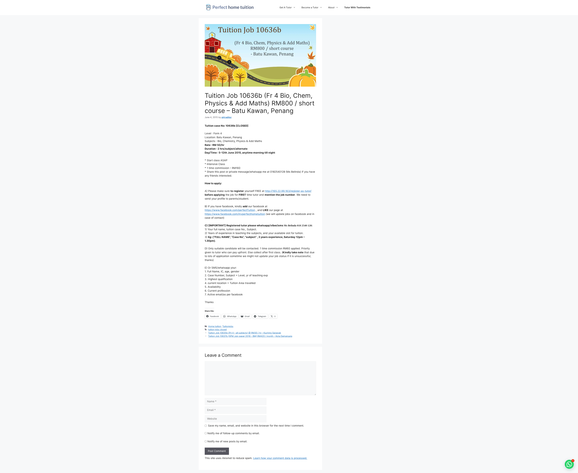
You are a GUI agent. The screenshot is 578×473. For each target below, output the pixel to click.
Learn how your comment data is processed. (280, 458)
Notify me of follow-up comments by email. (233, 433)
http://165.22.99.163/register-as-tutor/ (288, 191)
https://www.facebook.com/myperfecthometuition (235, 214)
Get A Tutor (286, 7)
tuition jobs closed (217, 329)
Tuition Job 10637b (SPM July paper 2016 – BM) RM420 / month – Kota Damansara (250, 336)
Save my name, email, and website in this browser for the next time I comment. (256, 425)
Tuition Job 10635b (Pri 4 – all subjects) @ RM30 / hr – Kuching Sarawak (244, 332)
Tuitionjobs (227, 326)
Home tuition (214, 326)
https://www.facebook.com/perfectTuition (230, 210)
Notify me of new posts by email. (227, 441)
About (331, 7)
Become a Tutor (309, 7)
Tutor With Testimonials (357, 7)
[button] (569, 464)
